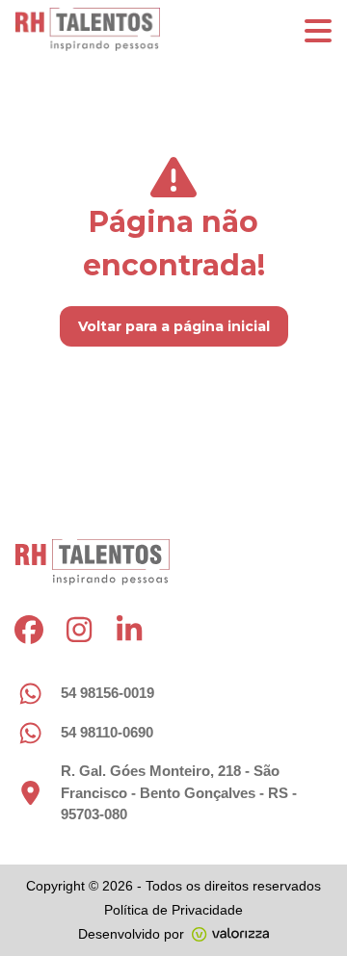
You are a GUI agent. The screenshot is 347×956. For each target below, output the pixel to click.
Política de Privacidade (173, 909)
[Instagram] (79, 629)
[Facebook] (28, 629)
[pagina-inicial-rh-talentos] (92, 562)
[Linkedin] (129, 629)
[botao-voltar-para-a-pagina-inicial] (173, 29)
